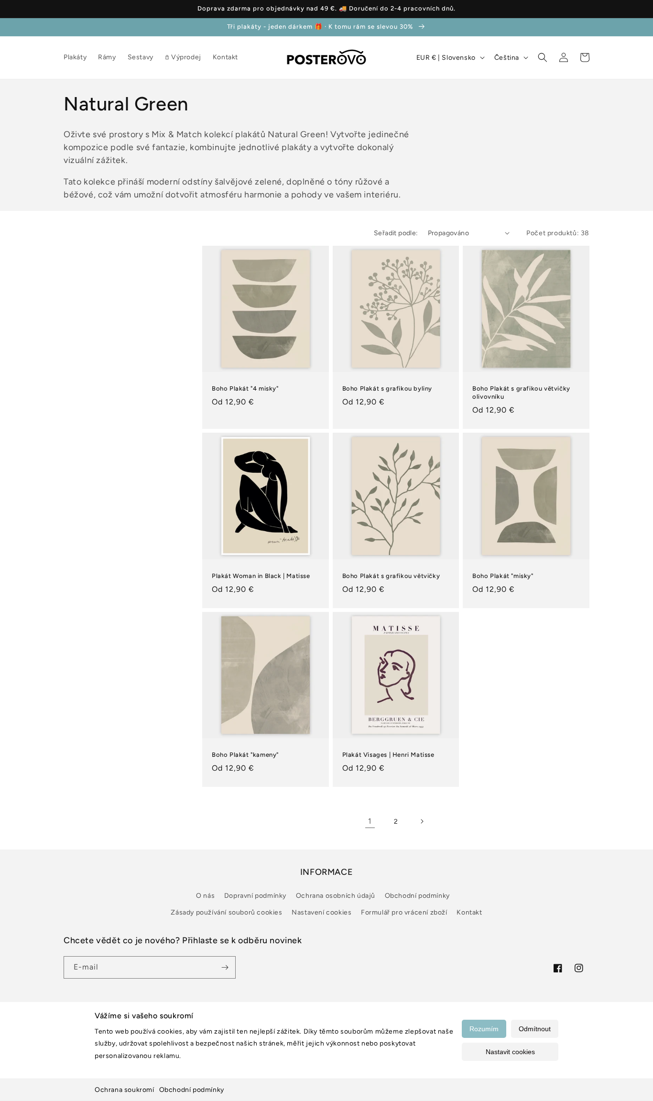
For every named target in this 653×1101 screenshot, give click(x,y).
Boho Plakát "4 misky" (245, 388)
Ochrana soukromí (124, 1090)
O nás (205, 896)
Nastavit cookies (510, 1052)
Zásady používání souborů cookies (226, 912)
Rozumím (484, 1029)
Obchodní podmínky (191, 1090)
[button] (542, 57)
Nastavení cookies (321, 912)
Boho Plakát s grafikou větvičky (391, 575)
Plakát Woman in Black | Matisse (261, 575)
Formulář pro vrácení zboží (404, 912)
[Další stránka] (421, 821)
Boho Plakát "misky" (502, 575)
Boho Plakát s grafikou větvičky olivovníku (521, 392)
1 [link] (370, 821)
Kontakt (469, 912)
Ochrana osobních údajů (335, 896)
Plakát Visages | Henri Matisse (388, 754)
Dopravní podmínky (255, 896)
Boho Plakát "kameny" (245, 754)
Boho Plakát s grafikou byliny (387, 388)
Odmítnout (535, 1029)
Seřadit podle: (396, 233)
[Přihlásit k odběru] (224, 967)
